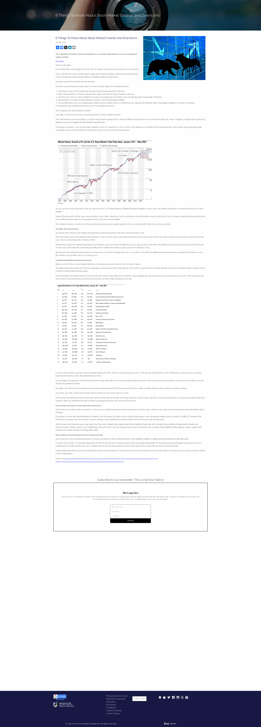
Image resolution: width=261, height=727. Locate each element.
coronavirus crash (69, 77)
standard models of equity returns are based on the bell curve (162, 439)
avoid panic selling (116, 100)
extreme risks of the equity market (159, 103)
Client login (139, 699)
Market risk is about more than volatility (124, 424)
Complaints (111, 708)
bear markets (139, 209)
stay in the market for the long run (169, 427)
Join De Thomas (113, 713)
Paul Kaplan (60, 61)
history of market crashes (95, 77)
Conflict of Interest (114, 710)
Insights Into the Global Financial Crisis (88, 122)
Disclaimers (111, 705)
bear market (92, 127)
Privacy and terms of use (116, 696)
